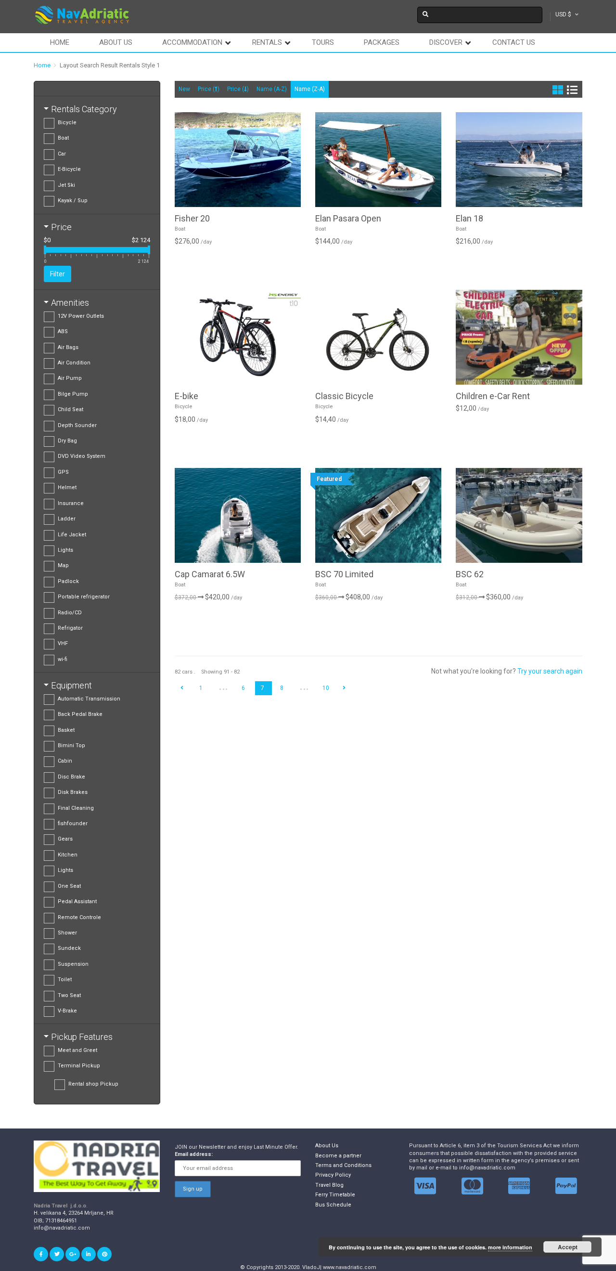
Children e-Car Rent (493, 396)
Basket (66, 730)
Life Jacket (72, 535)
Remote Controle (79, 917)
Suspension (73, 964)
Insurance (71, 503)
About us (115, 42)
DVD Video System (81, 456)
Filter (57, 274)
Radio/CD (70, 613)
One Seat (69, 886)
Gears (65, 839)
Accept (568, 1247)
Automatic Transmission (89, 699)
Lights (65, 550)
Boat (63, 138)
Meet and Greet (77, 1050)
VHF (63, 643)
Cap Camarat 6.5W (210, 574)
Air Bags (68, 347)
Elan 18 (469, 218)
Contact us (513, 42)
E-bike (186, 396)
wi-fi (62, 659)
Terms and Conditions (343, 1165)
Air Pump (70, 378)
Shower (67, 933)
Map (63, 565)
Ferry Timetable (335, 1195)
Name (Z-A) (310, 89)
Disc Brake (71, 777)
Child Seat (70, 409)
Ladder (67, 519)
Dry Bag (67, 441)
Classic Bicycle (344, 396)
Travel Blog (329, 1185)
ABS (63, 331)
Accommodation (192, 42)
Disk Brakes (73, 792)
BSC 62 (470, 574)
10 (325, 688)
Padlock (68, 581)
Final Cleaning (76, 808)
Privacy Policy (333, 1175)
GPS (63, 472)
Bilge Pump (73, 394)
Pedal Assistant (77, 901)
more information (510, 1247)
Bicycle (67, 122)
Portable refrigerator (84, 597)
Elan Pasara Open (348, 218)
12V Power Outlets (81, 316)
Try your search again (549, 671)
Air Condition (74, 363)
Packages (381, 42)
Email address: (194, 1154)
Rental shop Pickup (93, 1084)
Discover (445, 42)
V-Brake (67, 1011)
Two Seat (69, 995)
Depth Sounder (77, 425)
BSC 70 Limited (344, 574)
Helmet (67, 487)
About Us (326, 1145)
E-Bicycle (69, 169)
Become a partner (338, 1156)
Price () (208, 89)
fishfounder (73, 823)
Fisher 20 (192, 218)
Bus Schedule (333, 1205)
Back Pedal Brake (80, 714)
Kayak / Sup (73, 200)
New (184, 89)
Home (59, 42)
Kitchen (67, 855)
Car (62, 154)
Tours (323, 42)
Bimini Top (71, 745)
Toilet (65, 979)
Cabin (65, 761)
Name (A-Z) (272, 89)
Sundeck (69, 948)
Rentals (267, 42)
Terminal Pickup (79, 1066)
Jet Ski (66, 185)
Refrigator (70, 628)
